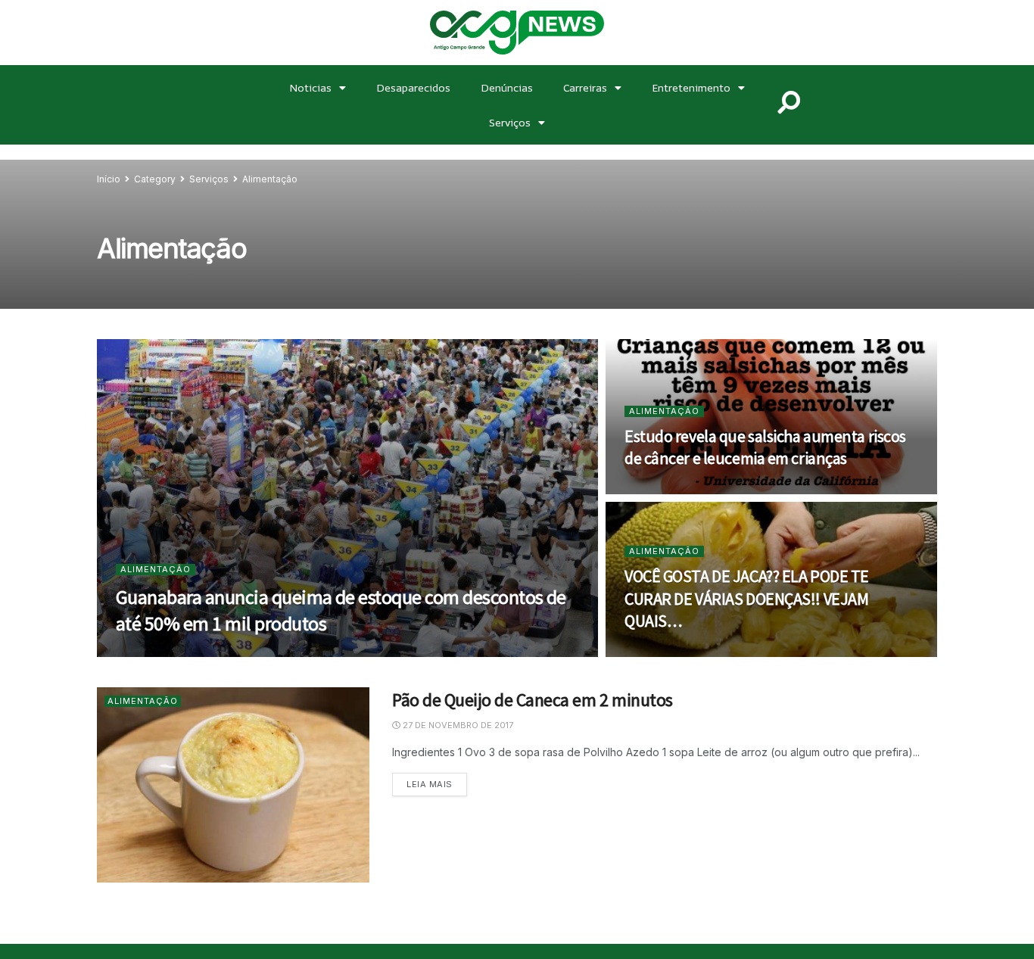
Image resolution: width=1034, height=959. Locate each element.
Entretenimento (691, 87)
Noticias (310, 87)
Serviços (510, 122)
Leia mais (436, 781)
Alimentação (269, 179)
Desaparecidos (413, 87)
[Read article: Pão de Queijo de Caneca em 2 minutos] (233, 784)
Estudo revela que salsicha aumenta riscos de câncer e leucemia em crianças (765, 447)
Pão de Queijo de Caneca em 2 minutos (532, 699)
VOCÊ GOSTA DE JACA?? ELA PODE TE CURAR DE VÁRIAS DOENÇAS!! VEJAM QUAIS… (746, 598)
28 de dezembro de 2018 (181, 652)
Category (155, 179)
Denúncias (507, 87)
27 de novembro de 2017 (456, 725)
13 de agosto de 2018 (683, 652)
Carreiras (585, 87)
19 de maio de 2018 (676, 489)
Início (108, 179)
